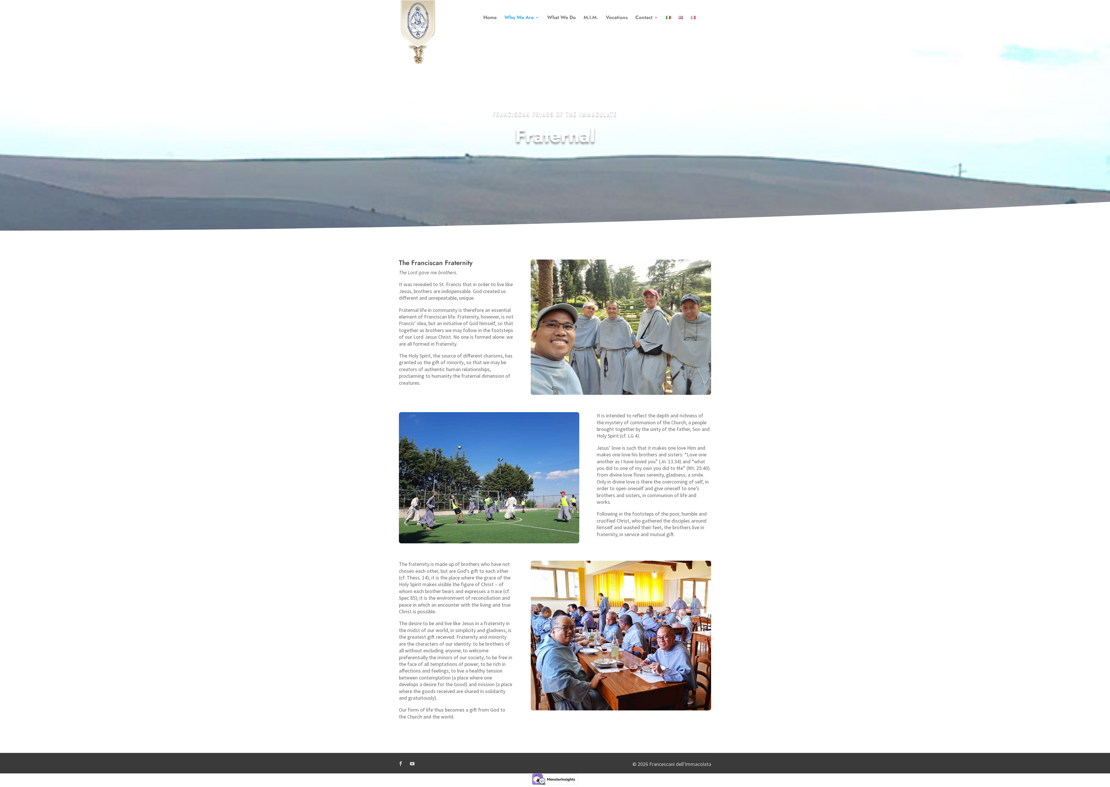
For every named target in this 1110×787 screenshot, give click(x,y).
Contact (643, 18)
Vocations (617, 18)
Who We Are (519, 18)
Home (490, 18)
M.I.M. (591, 18)
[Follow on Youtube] (412, 763)
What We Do (561, 18)
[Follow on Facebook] (400, 763)
